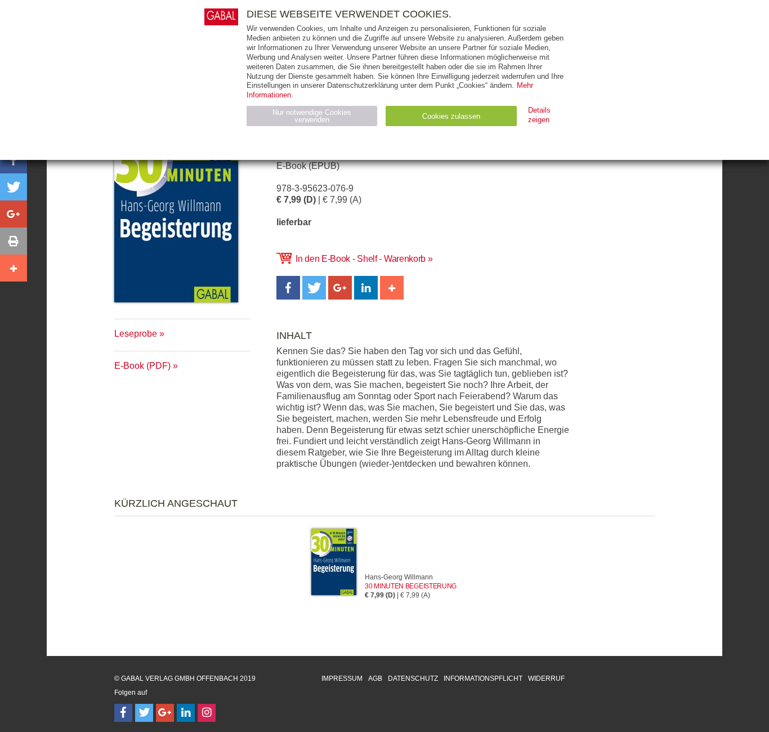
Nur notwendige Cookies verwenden (311, 116)
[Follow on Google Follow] (165, 713)
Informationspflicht (483, 678)
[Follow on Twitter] (144, 713)
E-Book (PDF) (142, 366)
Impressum (342, 678)
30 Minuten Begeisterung (411, 586)
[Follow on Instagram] (207, 713)
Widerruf (546, 678)
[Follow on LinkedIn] (186, 713)
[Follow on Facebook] (123, 713)
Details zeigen (539, 115)
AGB (375, 678)
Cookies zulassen (451, 116)
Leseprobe (135, 333)
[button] (288, 288)
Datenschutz (413, 678)
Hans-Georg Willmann (399, 577)
